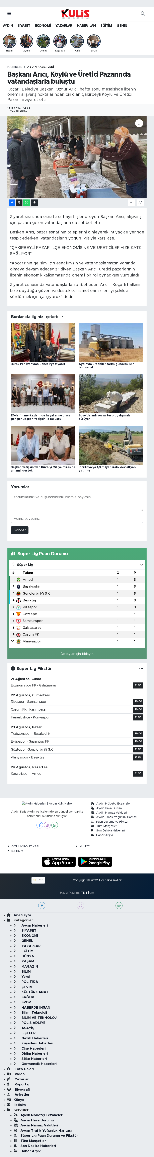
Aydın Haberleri (40, 67)
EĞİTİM (106, 26)
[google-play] (95, 861)
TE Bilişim (87, 892)
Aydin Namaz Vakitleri (111, 812)
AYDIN (8, 26)
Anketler (21, 1094)
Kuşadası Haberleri (36, 1043)
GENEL (122, 26)
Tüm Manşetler (106, 826)
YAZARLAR (64, 26)
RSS (40, 880)
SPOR (25, 1002)
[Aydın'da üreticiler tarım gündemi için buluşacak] (111, 342)
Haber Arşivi (104, 835)
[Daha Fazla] (34, 202)
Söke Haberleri (33, 1058)
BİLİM (25, 971)
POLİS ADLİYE (33, 1022)
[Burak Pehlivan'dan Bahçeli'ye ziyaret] (43, 342)
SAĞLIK (27, 997)
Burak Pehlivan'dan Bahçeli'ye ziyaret (38, 364)
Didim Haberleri (34, 1053)
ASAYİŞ (27, 1028)
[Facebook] (39, 825)
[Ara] (143, 13)
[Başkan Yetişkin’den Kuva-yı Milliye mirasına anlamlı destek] (43, 445)
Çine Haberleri (33, 1048)
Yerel (25, 976)
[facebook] (41, 905)
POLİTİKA (29, 981)
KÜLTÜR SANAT (34, 992)
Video (19, 1074)
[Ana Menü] (9, 13)
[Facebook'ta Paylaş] (12, 202)
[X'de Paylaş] (19, 202)
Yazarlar (21, 1079)
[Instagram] (47, 825)
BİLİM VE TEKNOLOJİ (39, 1017)
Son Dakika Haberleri (110, 830)
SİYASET (24, 26)
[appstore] (59, 861)
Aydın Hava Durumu (109, 808)
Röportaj (21, 1084)
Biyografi (22, 1089)
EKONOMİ (43, 26)
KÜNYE (84, 846)
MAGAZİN (29, 966)
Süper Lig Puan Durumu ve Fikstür (49, 1135)
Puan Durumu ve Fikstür (112, 821)
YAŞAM (27, 961)
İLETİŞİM (17, 850)
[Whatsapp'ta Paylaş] (26, 202)
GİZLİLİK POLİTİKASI (25, 846)
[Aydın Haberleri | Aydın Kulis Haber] (75, 13)
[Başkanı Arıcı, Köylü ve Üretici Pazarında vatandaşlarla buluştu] (77, 157)
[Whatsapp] (54, 825)
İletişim (20, 1105)
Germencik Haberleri (38, 1064)
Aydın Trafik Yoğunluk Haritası (116, 817)
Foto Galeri (24, 1069)
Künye (19, 1100)
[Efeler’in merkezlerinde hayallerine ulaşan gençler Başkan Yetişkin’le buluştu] (43, 393)
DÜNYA (27, 956)
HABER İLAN (86, 26)
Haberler (14, 67)
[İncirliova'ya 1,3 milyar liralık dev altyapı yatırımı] (111, 445)
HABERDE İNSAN (35, 1007)
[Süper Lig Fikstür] (141, 668)
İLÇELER (27, 1033)
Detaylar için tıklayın (77, 654)
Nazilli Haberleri (34, 1038)
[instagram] (80, 905)
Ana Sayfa (22, 915)
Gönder (20, 530)
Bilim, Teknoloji (33, 1012)
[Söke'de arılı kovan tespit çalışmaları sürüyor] (111, 393)
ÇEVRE (26, 987)
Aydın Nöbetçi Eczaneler (113, 803)
